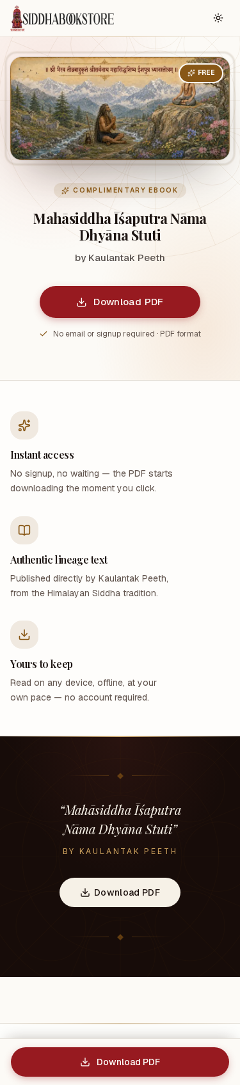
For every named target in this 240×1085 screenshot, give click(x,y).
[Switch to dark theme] (218, 17)
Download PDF (128, 302)
